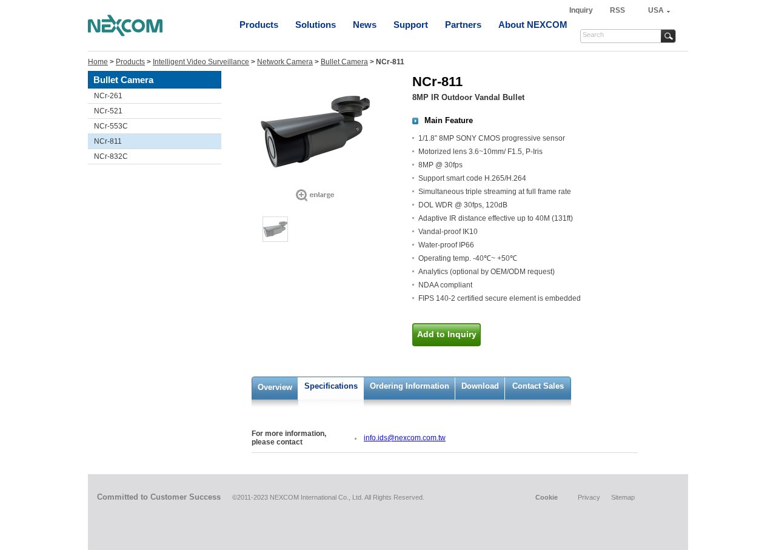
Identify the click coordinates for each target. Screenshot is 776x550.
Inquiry (582, 10)
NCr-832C (111, 156)
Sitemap (623, 497)
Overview (275, 387)
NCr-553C (111, 126)
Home (98, 62)
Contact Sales (538, 386)
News (364, 24)
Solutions (315, 24)
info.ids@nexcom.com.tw (405, 438)
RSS (617, 10)
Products (258, 24)
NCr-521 (108, 111)
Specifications (331, 386)
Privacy (589, 497)
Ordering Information (409, 386)
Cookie (546, 497)
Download (480, 386)
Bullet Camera (344, 62)
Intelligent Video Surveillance (201, 62)
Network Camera (285, 62)
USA (656, 10)
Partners (463, 24)
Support (410, 24)
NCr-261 (108, 96)
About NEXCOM (532, 24)
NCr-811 (108, 141)
